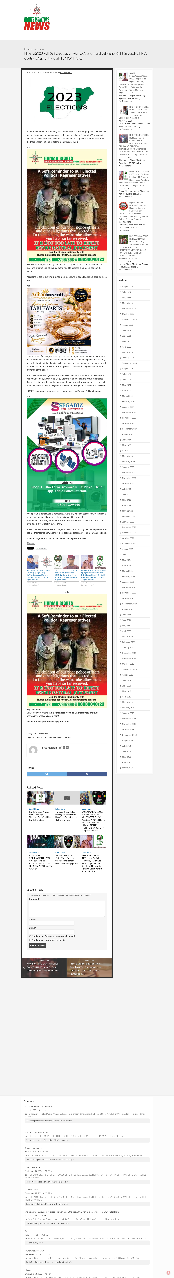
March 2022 (127, 511)
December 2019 (129, 653)
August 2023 (127, 434)
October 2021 (128, 538)
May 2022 (126, 500)
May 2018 (126, 757)
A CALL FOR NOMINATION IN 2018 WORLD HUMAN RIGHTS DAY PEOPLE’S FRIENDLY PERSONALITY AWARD (40, 862)
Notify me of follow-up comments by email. (53, 936)
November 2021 (129, 533)
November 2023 (129, 418)
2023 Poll (48, 737)
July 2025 (126, 330)
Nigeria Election (64, 737)
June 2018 (126, 751)
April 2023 (126, 451)
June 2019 (126, 686)
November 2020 (129, 593)
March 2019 (127, 702)
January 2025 (128, 358)
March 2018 (127, 768)
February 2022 (128, 516)
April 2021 (126, 565)
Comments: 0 (66, 72)
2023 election (38, 737)
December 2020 (129, 587)
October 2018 (128, 729)
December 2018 (129, 719)
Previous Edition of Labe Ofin (43, 37)
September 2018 (129, 735)
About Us (62, 37)
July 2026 (126, 292)
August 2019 (127, 675)
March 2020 (127, 636)
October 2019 (128, 664)
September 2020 (129, 604)
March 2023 (127, 456)
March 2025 (127, 352)
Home (27, 49)
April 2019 (126, 697)
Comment (34, 899)
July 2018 (126, 746)
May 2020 (126, 626)
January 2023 (128, 467)
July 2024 (126, 374)
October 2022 (128, 483)
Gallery (25, 37)
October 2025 (128, 314)
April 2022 (126, 505)
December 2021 (129, 527)
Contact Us (74, 37)
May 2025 (126, 341)
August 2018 (127, 740)
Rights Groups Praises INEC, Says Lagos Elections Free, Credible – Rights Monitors (40, 816)
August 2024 (127, 369)
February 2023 (128, 462)
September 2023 (129, 429)
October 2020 (128, 598)
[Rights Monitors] (36, 17)
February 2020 (128, 642)
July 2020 (126, 615)
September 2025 (129, 319)
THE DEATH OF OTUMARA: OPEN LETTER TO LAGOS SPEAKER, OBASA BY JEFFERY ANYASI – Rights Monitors (76, 1136)
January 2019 (128, 713)
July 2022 (126, 489)
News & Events (88, 37)
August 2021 (127, 549)
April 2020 (126, 631)
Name (32, 919)
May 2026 (126, 298)
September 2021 (129, 544)
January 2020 (128, 647)
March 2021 (127, 571)
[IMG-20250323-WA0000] (67, 206)
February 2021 (128, 576)
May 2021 (126, 560)
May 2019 (126, 691)
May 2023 (126, 445)
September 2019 (129, 669)
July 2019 (126, 680)
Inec (55, 737)
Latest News (38, 49)
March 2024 (127, 396)
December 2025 (129, 308)
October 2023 (128, 423)
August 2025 (127, 325)
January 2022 (128, 522)
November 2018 (129, 724)
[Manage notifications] (168, 1273)
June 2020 (126, 620)
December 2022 (129, 472)
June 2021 (126, 555)
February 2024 (128, 401)
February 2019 (128, 708)
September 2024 (129, 363)
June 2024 (126, 380)
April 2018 (126, 762)
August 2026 (127, 287)
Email (32, 928)
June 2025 (126, 336)
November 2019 (129, 658)
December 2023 (129, 412)
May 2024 (126, 385)
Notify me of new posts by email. (48, 940)
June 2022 (126, 494)
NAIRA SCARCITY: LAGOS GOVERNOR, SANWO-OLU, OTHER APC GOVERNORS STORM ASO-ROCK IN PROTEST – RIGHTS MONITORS (87, 1238)
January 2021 (128, 582)
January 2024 (128, 407)
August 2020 (127, 609)
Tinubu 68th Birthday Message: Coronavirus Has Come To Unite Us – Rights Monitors (66, 816)
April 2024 (126, 391)
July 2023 (126, 440)
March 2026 (127, 303)
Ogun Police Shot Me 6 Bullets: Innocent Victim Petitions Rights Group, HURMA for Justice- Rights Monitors (73, 1219)
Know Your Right (105, 37)
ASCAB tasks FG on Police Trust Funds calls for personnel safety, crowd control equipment (66, 859)
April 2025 (126, 347)
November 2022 (129, 478)
